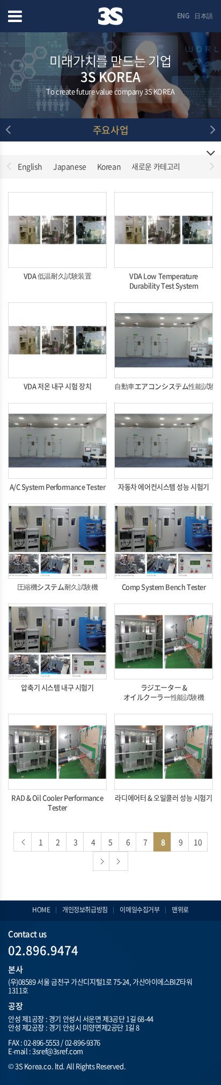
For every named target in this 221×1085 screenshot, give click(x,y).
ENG (183, 15)
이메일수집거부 (139, 909)
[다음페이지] (102, 861)
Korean (109, 166)
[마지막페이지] (118, 861)
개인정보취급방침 (85, 909)
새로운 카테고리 (155, 166)
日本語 (203, 15)
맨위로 (180, 909)
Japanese (69, 166)
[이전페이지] (23, 842)
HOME (41, 909)
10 (198, 841)
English (30, 166)
